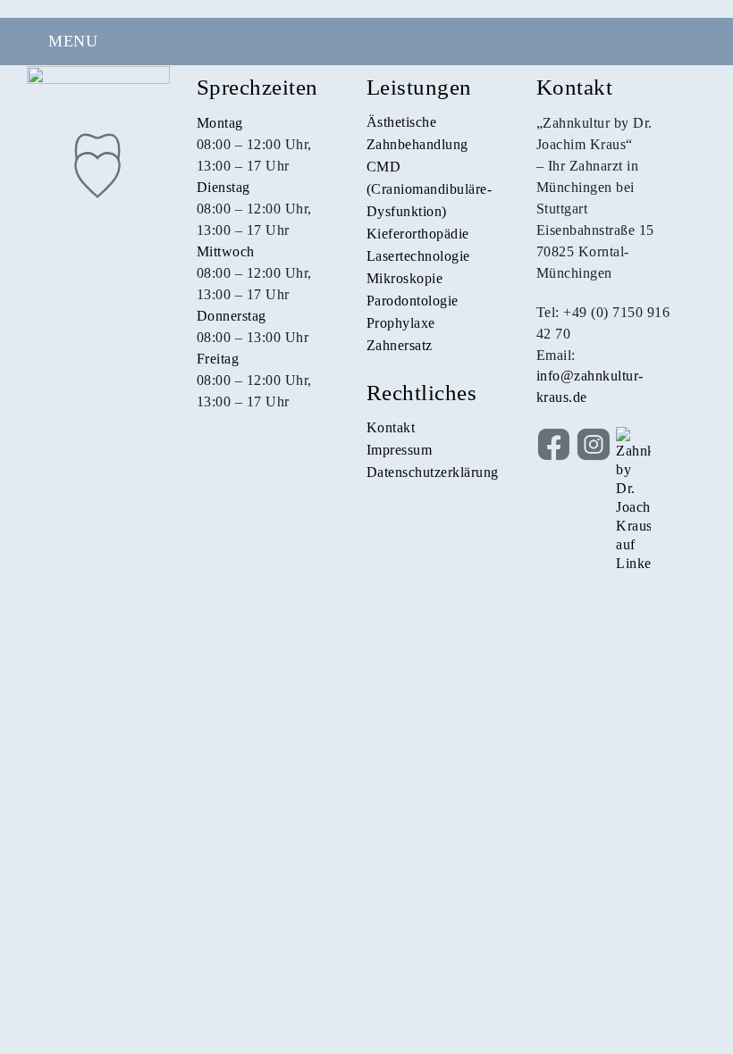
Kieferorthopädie (417, 233)
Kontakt (391, 427)
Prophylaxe (400, 322)
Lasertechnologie (418, 256)
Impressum (399, 449)
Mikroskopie (404, 278)
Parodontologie (412, 300)
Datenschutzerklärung (432, 472)
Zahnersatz (399, 345)
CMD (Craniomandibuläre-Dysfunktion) (429, 189)
